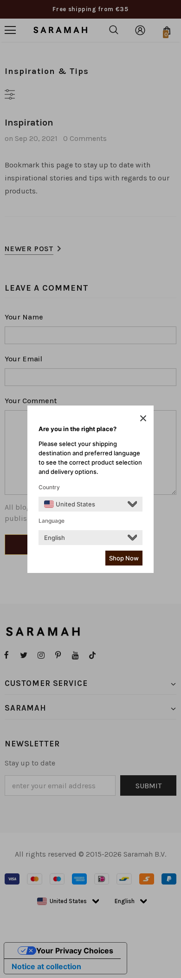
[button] (143, 418)
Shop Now (124, 558)
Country (49, 487)
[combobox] (69, 504)
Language (52, 520)
